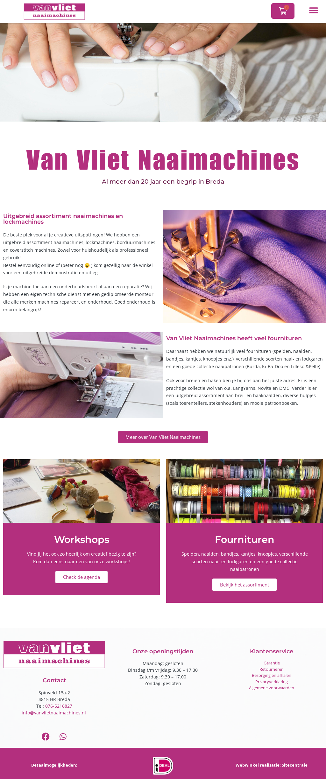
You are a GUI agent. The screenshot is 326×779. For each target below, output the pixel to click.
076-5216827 (58, 706)
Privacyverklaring (271, 681)
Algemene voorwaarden (271, 688)
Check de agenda (81, 577)
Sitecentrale (295, 765)
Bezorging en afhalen (271, 675)
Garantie (272, 663)
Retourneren (271, 669)
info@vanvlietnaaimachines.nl (54, 713)
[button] (313, 10)
